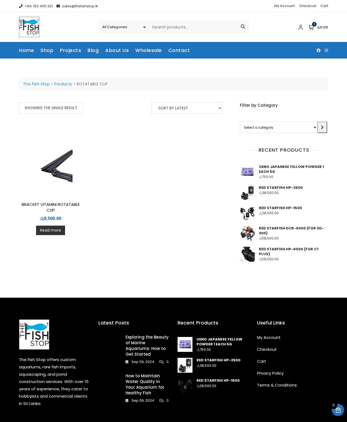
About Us (117, 50)
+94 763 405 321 (38, 6)
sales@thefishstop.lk (79, 6)
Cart (324, 5)
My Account (284, 5)
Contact (179, 50)
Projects (70, 50)
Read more (50, 230)
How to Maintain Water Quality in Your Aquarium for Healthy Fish (145, 384)
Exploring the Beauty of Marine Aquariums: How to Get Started (147, 345)
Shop (46, 50)
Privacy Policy (270, 373)
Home (26, 50)
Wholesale (148, 50)
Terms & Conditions (277, 385)
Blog (93, 50)
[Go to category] (322, 127)
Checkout (307, 5)
